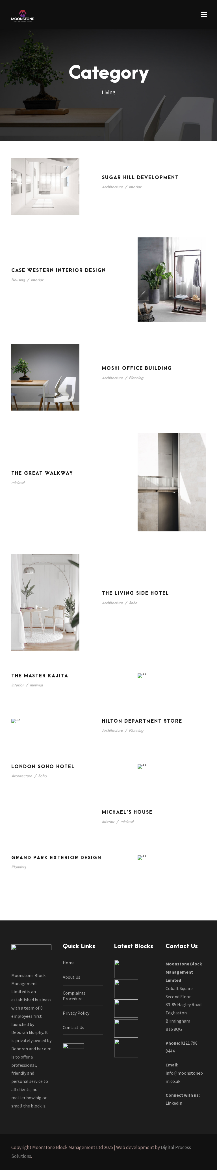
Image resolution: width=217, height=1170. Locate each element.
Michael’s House (127, 812)
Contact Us (73, 1027)
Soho (133, 603)
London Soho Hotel (43, 766)
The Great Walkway (42, 473)
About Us (71, 977)
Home (69, 962)
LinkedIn (174, 1103)
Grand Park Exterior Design (56, 857)
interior (135, 187)
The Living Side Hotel (135, 593)
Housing (18, 280)
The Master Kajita (39, 676)
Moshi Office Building (137, 368)
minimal (17, 482)
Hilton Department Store (142, 721)
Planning (136, 378)
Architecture (112, 187)
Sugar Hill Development (140, 177)
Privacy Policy (76, 1013)
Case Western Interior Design (58, 270)
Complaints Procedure (74, 995)
